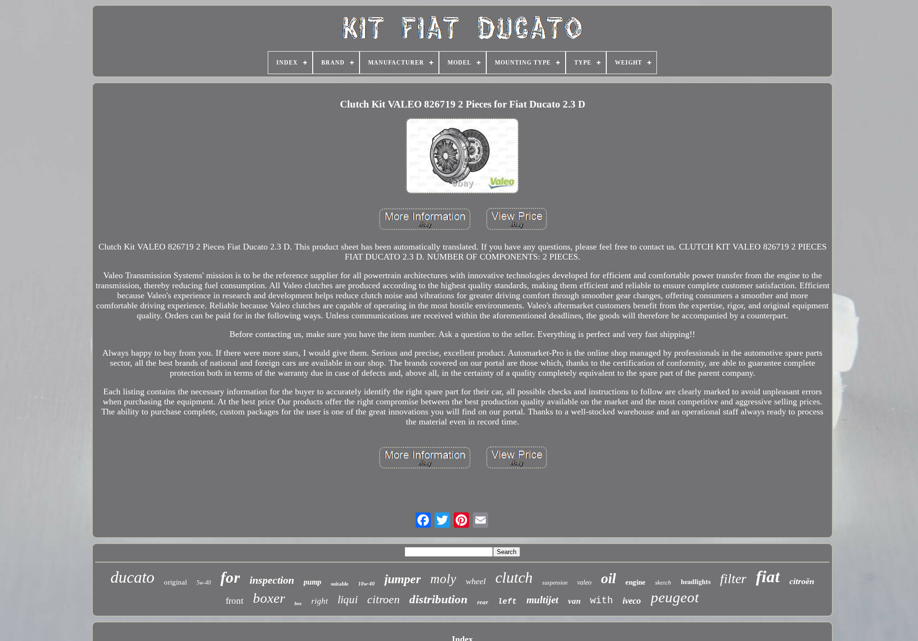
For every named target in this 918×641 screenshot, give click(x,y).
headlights (695, 581)
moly (443, 579)
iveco (632, 601)
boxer (269, 598)
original (175, 582)
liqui (348, 600)
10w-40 (366, 584)
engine (635, 582)
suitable (340, 584)
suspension (555, 582)
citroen (383, 599)
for (230, 577)
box (298, 603)
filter (733, 578)
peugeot (675, 597)
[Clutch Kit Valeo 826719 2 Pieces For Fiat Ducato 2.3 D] (462, 157)
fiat (768, 576)
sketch (663, 582)
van (574, 601)
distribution (438, 599)
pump (312, 582)
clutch (514, 577)
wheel (476, 581)
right (319, 601)
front (234, 601)
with (601, 600)
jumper (402, 579)
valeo (584, 582)
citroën (801, 581)
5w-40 (204, 582)
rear (482, 602)
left (507, 602)
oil (608, 578)
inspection (272, 580)
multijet (542, 600)
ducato (132, 577)
